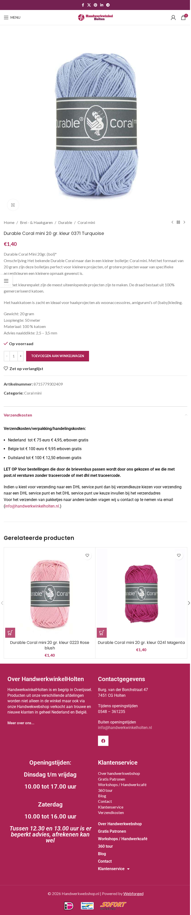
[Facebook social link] (83, 5)
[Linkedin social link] (102, 5)
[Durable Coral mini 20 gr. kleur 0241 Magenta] (141, 593)
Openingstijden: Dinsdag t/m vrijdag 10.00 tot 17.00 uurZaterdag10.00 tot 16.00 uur (50, 801)
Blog (102, 795)
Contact (105, 801)
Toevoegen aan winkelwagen (57, 356)
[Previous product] (172, 222)
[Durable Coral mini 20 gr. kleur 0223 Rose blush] (49, 593)
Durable (65, 222)
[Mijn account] (173, 17)
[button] (10, 633)
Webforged (133, 893)
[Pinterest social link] (95, 5)
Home (9, 222)
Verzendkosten (111, 812)
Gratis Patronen (111, 779)
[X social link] (89, 5)
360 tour (105, 790)
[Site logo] (95, 16)
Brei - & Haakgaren (36, 222)
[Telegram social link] (108, 5)
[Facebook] (103, 741)
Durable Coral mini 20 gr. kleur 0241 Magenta (141, 642)
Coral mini (86, 222)
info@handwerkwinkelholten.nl (32, 506)
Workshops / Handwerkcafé (122, 784)
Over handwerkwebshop (119, 773)
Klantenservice (110, 807)
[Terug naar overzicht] (178, 222)
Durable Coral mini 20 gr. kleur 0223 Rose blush (49, 645)
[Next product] (184, 222)
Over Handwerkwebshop (120, 823)
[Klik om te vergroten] (13, 204)
